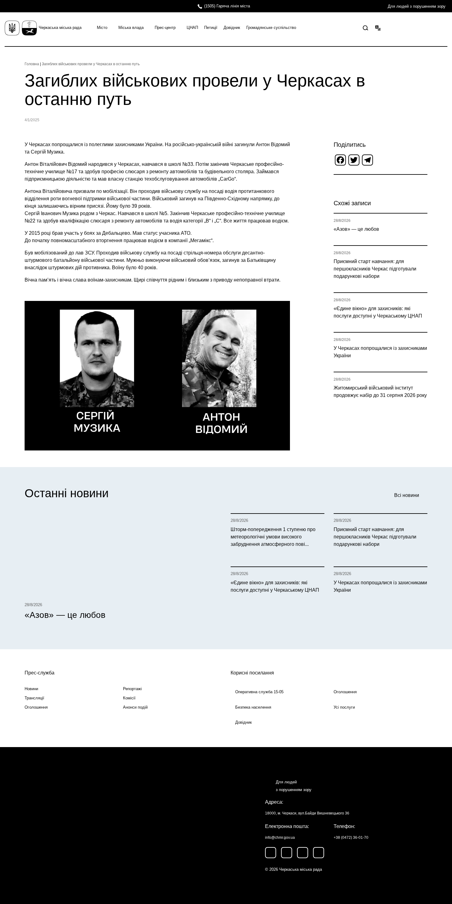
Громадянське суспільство (271, 27)
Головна (32, 64)
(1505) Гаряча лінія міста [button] (227, 6)
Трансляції (34, 698)
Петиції (210, 27)
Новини (31, 688)
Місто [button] (102, 27)
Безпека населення (253, 707)
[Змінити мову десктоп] (378, 27)
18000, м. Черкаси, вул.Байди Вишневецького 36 (307, 813)
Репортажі (132, 688)
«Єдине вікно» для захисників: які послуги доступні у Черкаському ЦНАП (378, 312)
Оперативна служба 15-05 (259, 692)
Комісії (129, 698)
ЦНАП (192, 27)
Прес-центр (165, 27)
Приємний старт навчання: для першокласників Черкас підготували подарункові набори (375, 269)
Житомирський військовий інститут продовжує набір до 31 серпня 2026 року (380, 391)
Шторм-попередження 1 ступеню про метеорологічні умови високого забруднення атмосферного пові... (273, 537)
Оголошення (36, 707)
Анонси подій (135, 707)
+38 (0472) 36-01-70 (351, 837)
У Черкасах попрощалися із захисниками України (380, 352)
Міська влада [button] (131, 27)
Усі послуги (344, 707)
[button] (366, 28)
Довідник (232, 27)
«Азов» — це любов (356, 229)
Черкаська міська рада (60, 27)
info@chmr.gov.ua (280, 837)
